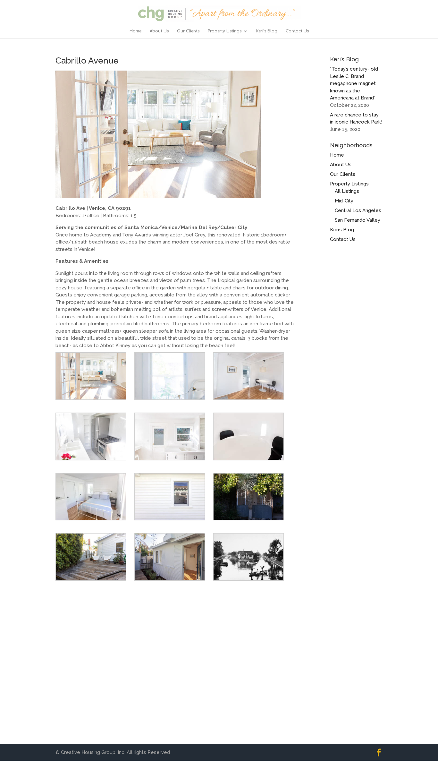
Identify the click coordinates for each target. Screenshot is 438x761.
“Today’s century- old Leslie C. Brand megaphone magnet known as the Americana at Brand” (354, 83)
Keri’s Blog (266, 31)
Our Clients (188, 31)
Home (135, 31)
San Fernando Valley (357, 220)
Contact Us (297, 31)
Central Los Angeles (358, 210)
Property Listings (224, 31)
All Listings (347, 191)
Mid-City (344, 201)
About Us (159, 31)
